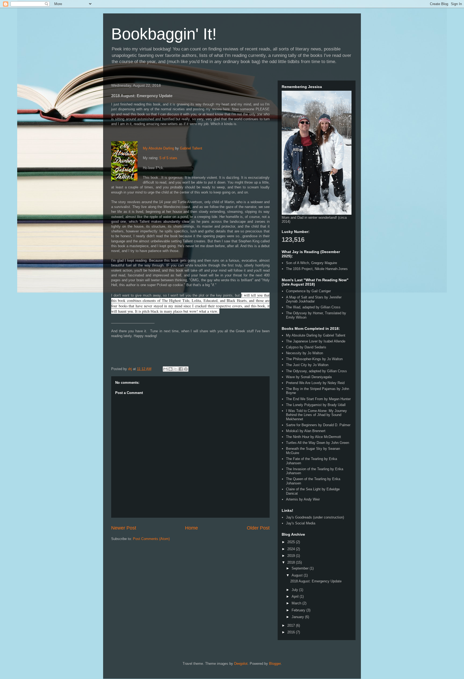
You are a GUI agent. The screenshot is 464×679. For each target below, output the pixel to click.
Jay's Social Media (300, 523)
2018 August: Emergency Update (316, 581)
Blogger (275, 664)
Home (191, 528)
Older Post (258, 528)
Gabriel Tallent (191, 148)
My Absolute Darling (158, 148)
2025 (291, 542)
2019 (291, 556)
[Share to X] (175, 369)
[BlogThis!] (170, 369)
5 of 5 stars (168, 158)
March (297, 603)
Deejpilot (241, 664)
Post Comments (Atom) (151, 539)
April (296, 596)
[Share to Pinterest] (186, 369)
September (301, 568)
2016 (291, 632)
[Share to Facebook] (180, 369)
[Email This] (165, 369)
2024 (291, 549)
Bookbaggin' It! (164, 34)
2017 (291, 625)
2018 (291, 562)
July (295, 590)
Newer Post (123, 528)
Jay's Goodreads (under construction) (315, 517)
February (299, 610)
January (298, 617)
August (298, 575)
